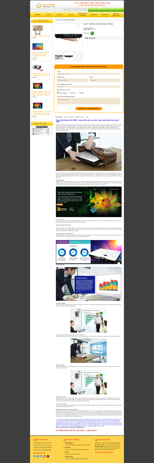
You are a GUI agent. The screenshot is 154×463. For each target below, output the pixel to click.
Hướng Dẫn (93, 14)
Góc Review (104, 14)
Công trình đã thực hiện (82, 14)
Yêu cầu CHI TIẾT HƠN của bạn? (66, 96)
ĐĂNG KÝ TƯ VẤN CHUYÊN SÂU (89, 108)
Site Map (111, 9)
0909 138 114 (85, 3)
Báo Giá (71, 14)
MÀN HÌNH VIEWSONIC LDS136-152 (41, 36)
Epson (92, 28)
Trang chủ (92, 9)
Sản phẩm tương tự (79, 117)
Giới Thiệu (99, 9)
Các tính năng (58, 117)
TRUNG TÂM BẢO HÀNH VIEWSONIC (104, 452)
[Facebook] (38, 456)
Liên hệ (117, 9)
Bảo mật (106, 9)
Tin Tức (48, 14)
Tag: (87, 117)
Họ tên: (59, 71)
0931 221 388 (105, 3)
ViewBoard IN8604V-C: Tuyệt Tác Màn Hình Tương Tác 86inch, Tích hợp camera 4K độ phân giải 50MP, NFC (41, 93)
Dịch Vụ (60, 14)
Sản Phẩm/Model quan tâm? (64, 84)
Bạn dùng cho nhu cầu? (63, 89)
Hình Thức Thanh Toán (116, 14)
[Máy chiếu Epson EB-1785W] (78, 24)
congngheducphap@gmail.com (43, 450)
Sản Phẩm (37, 14)
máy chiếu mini (71, 419)
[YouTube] (44, 456)
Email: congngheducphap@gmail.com (92, 5)
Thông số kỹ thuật (68, 117)
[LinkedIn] (41, 456)
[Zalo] (34, 456)
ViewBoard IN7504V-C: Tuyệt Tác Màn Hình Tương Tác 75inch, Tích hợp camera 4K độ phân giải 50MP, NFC (41, 113)
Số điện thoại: (61, 77)
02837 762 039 (95, 3)
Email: (91, 77)
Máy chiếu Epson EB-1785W (68, 19)
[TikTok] (48, 456)
